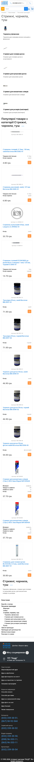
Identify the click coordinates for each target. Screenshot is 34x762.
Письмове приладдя (8, 606)
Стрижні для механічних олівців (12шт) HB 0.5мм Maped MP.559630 (16, 480)
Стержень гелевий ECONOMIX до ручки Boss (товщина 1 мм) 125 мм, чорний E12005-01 (16, 262)
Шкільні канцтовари (8, 632)
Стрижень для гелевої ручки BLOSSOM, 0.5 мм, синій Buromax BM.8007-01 (16, 564)
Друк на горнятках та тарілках (11, 680)
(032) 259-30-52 (9, 728)
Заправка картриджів (8, 684)
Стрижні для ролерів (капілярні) (15, 109)
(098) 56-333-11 (9, 739)
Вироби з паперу (7, 604)
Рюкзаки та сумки (7, 634)
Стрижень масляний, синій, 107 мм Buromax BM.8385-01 (16, 188)
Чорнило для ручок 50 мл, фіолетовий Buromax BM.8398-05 (15, 444)
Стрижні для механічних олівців (15, 92)
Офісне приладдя (7, 628)
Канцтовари (5, 600)
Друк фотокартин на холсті (10, 677)
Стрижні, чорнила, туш (11, 613)
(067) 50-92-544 (9, 721)
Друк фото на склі (7, 702)
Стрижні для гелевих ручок (13, 54)
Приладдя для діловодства (11, 630)
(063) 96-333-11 (9, 742)
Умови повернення (7, 709)
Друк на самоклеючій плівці (10, 699)
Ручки (5, 625)
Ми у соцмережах (16, 652)
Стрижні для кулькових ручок (14, 74)
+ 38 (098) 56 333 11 (17, 3)
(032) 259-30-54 (9, 749)
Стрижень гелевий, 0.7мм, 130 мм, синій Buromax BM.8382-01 (16, 150)
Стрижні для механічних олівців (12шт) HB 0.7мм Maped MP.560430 (16, 521)
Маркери (6, 608)
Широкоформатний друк (9, 669)
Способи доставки (7, 695)
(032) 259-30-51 (9, 718)
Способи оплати (6, 692)
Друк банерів (5, 706)
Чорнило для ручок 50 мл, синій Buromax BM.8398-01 (15, 373)
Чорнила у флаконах (11, 34)
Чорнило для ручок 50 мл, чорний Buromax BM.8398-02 (16, 409)
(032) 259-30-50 (9, 736)
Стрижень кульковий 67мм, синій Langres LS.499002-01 (16, 226)
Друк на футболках (7, 673)
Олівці (5, 610)
